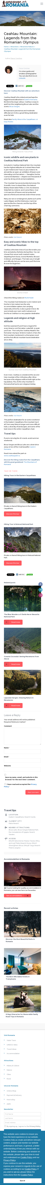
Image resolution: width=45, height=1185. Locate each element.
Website (7, 766)
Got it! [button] (22, 1181)
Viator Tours (11, 1040)
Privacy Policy (9, 1160)
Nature (9, 1070)
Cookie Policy (26, 1157)
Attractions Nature (27, 47)
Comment (8, 726)
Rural (9, 1079)
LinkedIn (22, 78)
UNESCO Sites (12, 1045)
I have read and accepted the (20, 785)
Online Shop (11, 1091)
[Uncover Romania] (15, 4)
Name (7, 748)
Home (6, 47)
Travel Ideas (11, 1049)
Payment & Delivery (14, 1095)
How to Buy (11, 1100)
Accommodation (13, 1053)
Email (6, 757)
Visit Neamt (18, 237)
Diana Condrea (16, 58)
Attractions (14, 47)
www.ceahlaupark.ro (12, 456)
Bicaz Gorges (14, 106)
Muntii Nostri (29, 298)
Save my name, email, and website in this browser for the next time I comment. (21, 778)
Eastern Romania (30, 99)
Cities (9, 1074)
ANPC (9, 1104)
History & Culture (13, 1066)
